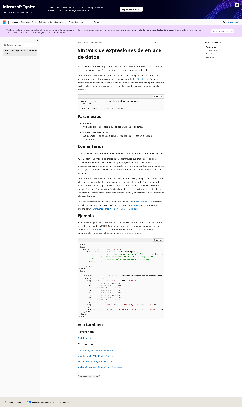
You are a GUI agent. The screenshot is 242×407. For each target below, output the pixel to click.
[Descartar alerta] (237, 5)
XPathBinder (132, 205)
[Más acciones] (162, 42)
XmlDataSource (143, 201)
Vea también (211, 57)
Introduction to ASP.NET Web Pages (95, 356)
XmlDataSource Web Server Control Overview (116, 208)
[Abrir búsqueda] (224, 22)
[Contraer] (37, 40)
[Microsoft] (4, 22)
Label (136, 229)
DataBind (136, 79)
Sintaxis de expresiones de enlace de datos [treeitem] (21, 52)
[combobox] (20, 45)
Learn (80, 42)
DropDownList (98, 229)
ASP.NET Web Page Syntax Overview (95, 361)
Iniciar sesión (233, 22)
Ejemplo (209, 53)
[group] (121, 280)
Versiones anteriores (94, 42)
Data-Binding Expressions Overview (95, 350)
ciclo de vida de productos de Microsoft (156, 30)
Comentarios (211, 50)
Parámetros (211, 47)
